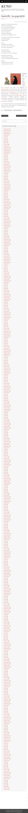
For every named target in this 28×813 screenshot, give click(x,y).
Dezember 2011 (7, 368)
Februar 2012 (7, 365)
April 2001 (6, 564)
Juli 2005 (6, 486)
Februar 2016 (7, 291)
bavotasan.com (19, 811)
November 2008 (7, 424)
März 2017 (6, 271)
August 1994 (6, 686)
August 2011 (6, 374)
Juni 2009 (6, 414)
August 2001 (6, 558)
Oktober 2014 (7, 316)
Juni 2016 (6, 285)
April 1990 (6, 766)
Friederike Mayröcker (8, 110)
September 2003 (7, 519)
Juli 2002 (6, 541)
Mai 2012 (6, 360)
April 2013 (6, 343)
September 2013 (7, 335)
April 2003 (6, 527)
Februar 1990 (7, 769)
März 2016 (6, 289)
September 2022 (7, 170)
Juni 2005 (6, 487)
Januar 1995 (6, 679)
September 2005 (7, 483)
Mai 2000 (6, 581)
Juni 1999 (6, 597)
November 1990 (7, 755)
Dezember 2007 (7, 441)
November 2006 (7, 461)
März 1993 (6, 712)
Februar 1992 (7, 732)
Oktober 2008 (7, 426)
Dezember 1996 (7, 643)
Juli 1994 (6, 688)
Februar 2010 (7, 401)
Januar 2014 (6, 329)
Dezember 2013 (7, 331)
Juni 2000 (6, 579)
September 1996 (7, 648)
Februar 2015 (7, 309)
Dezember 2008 (7, 423)
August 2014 (6, 319)
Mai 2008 (6, 433)
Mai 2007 (6, 452)
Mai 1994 (6, 691)
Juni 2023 (6, 156)
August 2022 (6, 171)
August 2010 (6, 392)
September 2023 (7, 152)
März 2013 (6, 345)
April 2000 (6, 582)
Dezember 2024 (7, 129)
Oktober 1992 (7, 720)
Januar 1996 (6, 660)
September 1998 (7, 611)
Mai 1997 (6, 636)
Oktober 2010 (7, 389)
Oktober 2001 (7, 555)
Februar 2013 (7, 346)
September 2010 (7, 391)
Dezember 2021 (7, 184)
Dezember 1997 (7, 625)
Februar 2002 (7, 548)
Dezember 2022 (7, 165)
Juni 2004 (6, 505)
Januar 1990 (6, 771)
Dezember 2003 (7, 515)
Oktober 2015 (7, 297)
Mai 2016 (6, 286)
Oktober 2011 (7, 371)
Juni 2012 (6, 358)
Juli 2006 (6, 467)
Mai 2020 (6, 213)
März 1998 (6, 620)
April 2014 (6, 325)
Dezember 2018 (7, 239)
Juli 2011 (6, 375)
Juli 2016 (6, 283)
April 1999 (6, 600)
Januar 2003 (6, 532)
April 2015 (6, 306)
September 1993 (7, 703)
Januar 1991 (6, 752)
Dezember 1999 (7, 588)
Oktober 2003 (7, 518)
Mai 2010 (6, 397)
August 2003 (6, 521)
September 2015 (7, 299)
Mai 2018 (6, 250)
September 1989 (7, 777)
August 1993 (6, 705)
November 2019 (7, 222)
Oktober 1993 (7, 702)
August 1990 (6, 760)
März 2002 (6, 547)
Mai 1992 (6, 728)
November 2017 (7, 259)
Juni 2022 (6, 175)
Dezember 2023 (7, 147)
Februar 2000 (7, 585)
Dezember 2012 (7, 349)
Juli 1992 (6, 725)
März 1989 (6, 786)
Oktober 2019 (7, 224)
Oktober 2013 (7, 334)
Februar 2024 (7, 144)
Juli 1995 (6, 669)
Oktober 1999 (7, 591)
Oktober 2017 (7, 260)
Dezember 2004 (7, 496)
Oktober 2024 (7, 132)
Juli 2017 (6, 265)
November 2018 (7, 240)
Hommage (3, 101)
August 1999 (6, 594)
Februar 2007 (7, 456)
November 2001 (7, 553)
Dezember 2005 (7, 478)
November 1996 (7, 645)
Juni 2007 (6, 450)
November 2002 (7, 535)
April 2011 (6, 380)
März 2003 (6, 529)
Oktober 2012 (7, 352)
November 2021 (7, 185)
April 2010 (6, 398)
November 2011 (7, 369)
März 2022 (6, 179)
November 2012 (7, 351)
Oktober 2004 (7, 499)
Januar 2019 (6, 237)
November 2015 (7, 296)
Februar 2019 (7, 236)
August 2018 (6, 245)
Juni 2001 (6, 561)
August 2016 (6, 282)
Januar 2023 (6, 164)
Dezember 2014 (7, 312)
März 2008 (6, 437)
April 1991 (6, 748)
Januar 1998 (6, 623)
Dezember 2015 (7, 294)
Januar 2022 (6, 182)
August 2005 (6, 484)
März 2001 (6, 565)
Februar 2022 (7, 181)
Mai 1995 (6, 672)
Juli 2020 (6, 210)
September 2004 (7, 501)
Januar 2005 (6, 495)
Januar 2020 (6, 219)
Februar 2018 (7, 254)
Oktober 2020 (7, 205)
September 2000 (7, 574)
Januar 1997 (6, 642)
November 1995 (7, 663)
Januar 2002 (6, 550)
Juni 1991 (6, 745)
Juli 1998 (6, 614)
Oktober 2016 (7, 279)
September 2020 (7, 207)
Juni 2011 (6, 377)
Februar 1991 (7, 751)
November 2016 (7, 277)
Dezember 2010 (7, 386)
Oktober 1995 (7, 665)
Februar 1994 (7, 696)
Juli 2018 (6, 247)
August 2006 (6, 466)
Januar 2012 (6, 366)
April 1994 (6, 692)
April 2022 (6, 178)
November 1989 (7, 774)
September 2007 (7, 446)
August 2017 (6, 263)
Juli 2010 (6, 394)
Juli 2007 (6, 449)
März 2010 (6, 400)
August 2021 (6, 190)
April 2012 (6, 361)
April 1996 (6, 656)
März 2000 (6, 584)
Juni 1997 (6, 634)
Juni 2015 (6, 303)
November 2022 (7, 167)
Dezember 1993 (7, 699)
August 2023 (6, 153)
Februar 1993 (7, 714)
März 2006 (6, 473)
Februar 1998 (7, 622)
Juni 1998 (6, 616)
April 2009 (6, 417)
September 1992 (7, 722)
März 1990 (6, 768)
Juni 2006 (6, 469)
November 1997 (7, 627)
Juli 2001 (6, 559)
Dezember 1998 (7, 607)
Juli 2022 (6, 173)
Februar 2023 (7, 162)
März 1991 (6, 749)
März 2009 (6, 418)
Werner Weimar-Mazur (6, 17)
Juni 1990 (6, 763)
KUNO (6, 6)
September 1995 (7, 666)
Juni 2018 (6, 248)
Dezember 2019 (7, 220)
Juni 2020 (6, 211)
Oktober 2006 (7, 463)
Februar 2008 (7, 438)
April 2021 (6, 196)
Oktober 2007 (7, 444)
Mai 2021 (6, 194)
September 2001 (7, 556)
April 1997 (6, 637)
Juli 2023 (6, 155)
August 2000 (6, 576)
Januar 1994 (6, 697)
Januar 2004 (6, 513)
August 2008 (6, 429)
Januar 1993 (6, 715)
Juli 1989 (6, 780)
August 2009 (6, 410)
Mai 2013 (6, 342)
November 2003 (7, 516)
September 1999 (7, 593)
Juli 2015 (6, 302)
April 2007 (6, 453)
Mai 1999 (6, 599)
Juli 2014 (6, 320)
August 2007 (6, 447)
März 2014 (6, 326)
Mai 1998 (6, 617)
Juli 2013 (6, 338)
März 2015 (6, 308)
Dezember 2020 (7, 202)
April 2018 (6, 251)
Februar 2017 (7, 273)
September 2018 (7, 243)
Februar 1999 (7, 604)
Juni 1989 (6, 781)
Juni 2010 (6, 395)
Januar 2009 (6, 421)
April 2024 (6, 141)
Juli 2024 (6, 136)
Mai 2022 (6, 176)
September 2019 (7, 225)
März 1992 (6, 731)
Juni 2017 (6, 266)
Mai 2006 (6, 470)
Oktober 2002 (7, 536)
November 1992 (7, 718)
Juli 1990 (6, 761)
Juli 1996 (6, 651)
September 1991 (7, 740)
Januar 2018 (6, 256)
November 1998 (7, 608)
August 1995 (6, 668)
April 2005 (6, 490)
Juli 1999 (6, 596)
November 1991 (7, 737)
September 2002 (7, 538)
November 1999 (7, 590)
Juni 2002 (6, 542)
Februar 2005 (7, 493)
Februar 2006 (7, 475)
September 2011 (7, 372)
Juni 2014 (6, 322)
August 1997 (6, 631)
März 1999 (6, 602)
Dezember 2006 (7, 459)
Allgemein (3, 14)
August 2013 (6, 337)
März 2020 (6, 216)
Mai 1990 (6, 764)
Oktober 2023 (7, 150)
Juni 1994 (6, 689)
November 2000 (7, 571)
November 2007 (7, 443)
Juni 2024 (6, 138)
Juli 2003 (6, 522)
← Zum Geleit (4, 115)
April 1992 (6, 729)
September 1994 (7, 685)
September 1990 (7, 758)
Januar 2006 (6, 476)
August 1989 (6, 778)
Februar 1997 (7, 640)
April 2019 (6, 233)
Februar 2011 (7, 383)
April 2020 (6, 214)
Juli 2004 (6, 504)
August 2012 (6, 355)
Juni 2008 (6, 432)
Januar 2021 (6, 201)
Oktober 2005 (7, 481)
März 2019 (6, 234)
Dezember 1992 (7, 717)
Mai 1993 (6, 709)
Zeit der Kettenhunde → (21, 115)
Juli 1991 (6, 743)
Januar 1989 (6, 789)
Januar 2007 (6, 458)
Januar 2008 (6, 440)
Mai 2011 (6, 378)
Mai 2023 (6, 158)
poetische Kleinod (19, 95)
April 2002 (6, 545)
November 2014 (7, 314)
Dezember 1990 (7, 754)
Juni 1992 (6, 726)
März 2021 (6, 198)
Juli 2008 (6, 430)
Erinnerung (6, 87)
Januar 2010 (6, 403)
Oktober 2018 (7, 242)
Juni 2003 (6, 524)
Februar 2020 (7, 217)
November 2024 (7, 130)
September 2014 (7, 317)
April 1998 (6, 619)
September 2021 (7, 188)
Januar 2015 (6, 311)
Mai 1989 (6, 783)
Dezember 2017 (7, 257)
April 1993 (6, 711)
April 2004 (6, 509)
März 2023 (6, 161)
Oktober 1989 (7, 775)
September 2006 (7, 464)
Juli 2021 (6, 191)
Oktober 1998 (7, 610)
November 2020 (7, 204)
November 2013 (7, 332)
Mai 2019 (6, 231)
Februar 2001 (7, 567)
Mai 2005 (6, 489)
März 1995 (6, 676)
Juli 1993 (6, 706)
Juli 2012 (6, 357)
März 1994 (6, 694)
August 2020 (6, 208)
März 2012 (6, 363)
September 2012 (7, 354)
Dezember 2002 (7, 533)
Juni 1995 (6, 671)
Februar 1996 (7, 659)
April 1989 (6, 784)
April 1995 (6, 674)
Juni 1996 (6, 653)
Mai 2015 (6, 305)
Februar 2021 (7, 199)
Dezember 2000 (7, 570)
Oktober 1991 (7, 738)
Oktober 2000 (7, 573)
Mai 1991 (6, 746)
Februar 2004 (7, 512)
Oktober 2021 (7, 187)
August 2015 (6, 300)
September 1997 (7, 630)
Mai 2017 (6, 268)
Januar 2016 (6, 292)
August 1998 (6, 613)
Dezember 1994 (7, 680)
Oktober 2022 (7, 168)
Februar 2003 (7, 530)
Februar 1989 (7, 787)
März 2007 (6, 455)
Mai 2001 (6, 562)
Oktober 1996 (7, 646)
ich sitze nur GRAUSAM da (10, 92)
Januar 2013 (6, 348)
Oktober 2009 (7, 407)
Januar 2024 (6, 145)
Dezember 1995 (7, 662)
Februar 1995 (7, 677)
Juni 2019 (6, 230)
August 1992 (6, 723)
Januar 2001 (6, 568)
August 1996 (6, 650)
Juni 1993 (6, 708)
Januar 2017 (6, 274)
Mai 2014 (6, 323)
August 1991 (6, 741)
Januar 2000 (6, 587)
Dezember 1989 (7, 772)
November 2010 (7, 388)
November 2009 (7, 406)
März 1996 (6, 657)
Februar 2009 (7, 420)
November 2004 (7, 498)
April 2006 (6, 472)
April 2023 (6, 159)
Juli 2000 (6, 578)
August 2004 (6, 502)
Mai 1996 (6, 654)
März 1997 (6, 639)
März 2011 (6, 381)
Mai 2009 (6, 415)
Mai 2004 (6, 507)
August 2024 (6, 135)
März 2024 (6, 142)
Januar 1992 (6, 734)
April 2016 (6, 288)
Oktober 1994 (7, 683)
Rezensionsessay (5, 89)
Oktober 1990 (7, 757)
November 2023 (7, 148)
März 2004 (6, 510)
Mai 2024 (6, 139)
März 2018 (6, 253)
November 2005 (7, 479)
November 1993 (7, 700)
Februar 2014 (7, 328)
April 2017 (6, 270)
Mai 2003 (6, 525)
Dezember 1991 (7, 735)
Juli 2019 (6, 228)
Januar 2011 (6, 384)
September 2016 (7, 280)
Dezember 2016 (7, 276)
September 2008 (7, 427)
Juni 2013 (6, 340)
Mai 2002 (6, 544)
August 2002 (6, 539)
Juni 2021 (6, 193)
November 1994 (7, 682)
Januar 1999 (6, 605)
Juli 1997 (6, 633)
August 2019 (6, 227)
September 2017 (7, 262)
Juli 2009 (6, 412)
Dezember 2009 (7, 404)
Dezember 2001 (7, 551)
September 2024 (7, 133)
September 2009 (7, 409)
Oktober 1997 (7, 628)
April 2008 (6, 435)
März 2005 (6, 492)
